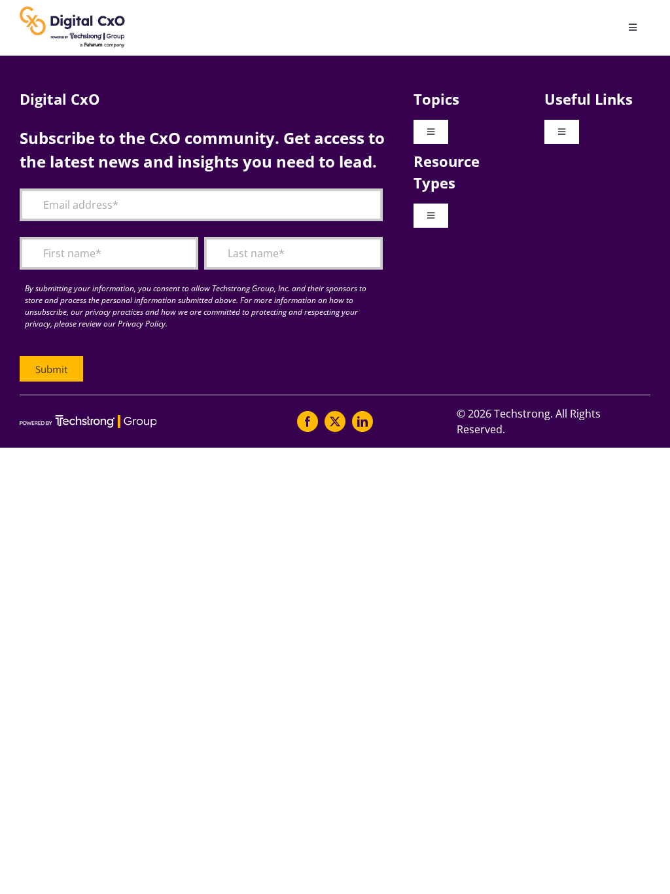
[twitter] (335, 421)
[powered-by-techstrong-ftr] (88, 420)
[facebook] (307, 421)
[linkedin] (362, 421)
